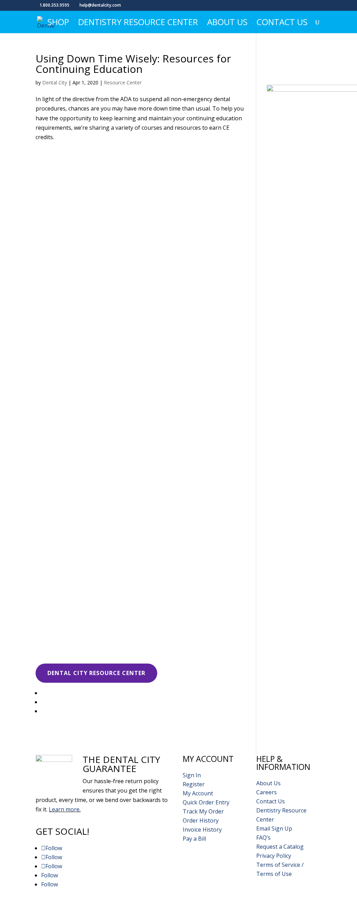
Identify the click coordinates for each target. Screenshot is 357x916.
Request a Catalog (280, 846)
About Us (227, 24)
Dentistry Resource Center (138, 24)
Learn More (66, 263)
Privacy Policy (273, 856)
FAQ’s (263, 837)
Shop (58, 24)
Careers (266, 792)
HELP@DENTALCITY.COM (238, 901)
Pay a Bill (194, 838)
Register (194, 784)
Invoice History (202, 829)
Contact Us (282, 24)
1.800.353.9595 (297, 901)
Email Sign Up (274, 828)
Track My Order (203, 811)
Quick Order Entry (206, 802)
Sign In (192, 775)
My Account (198, 793)
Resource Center (123, 82)
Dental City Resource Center (96, 673)
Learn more (64, 809)
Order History (201, 820)
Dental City (54, 82)
